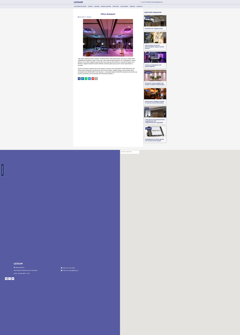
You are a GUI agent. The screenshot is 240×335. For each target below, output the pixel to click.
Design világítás (106, 6)
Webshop (132, 6)
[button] (79, 78)
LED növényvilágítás (80, 6)
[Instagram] (9, 278)
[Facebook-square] (6, 278)
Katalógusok (124, 6)
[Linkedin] (13, 278)
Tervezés (96, 6)
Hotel (89, 17)
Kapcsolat (140, 6)
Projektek (116, 6)
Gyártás (90, 6)
